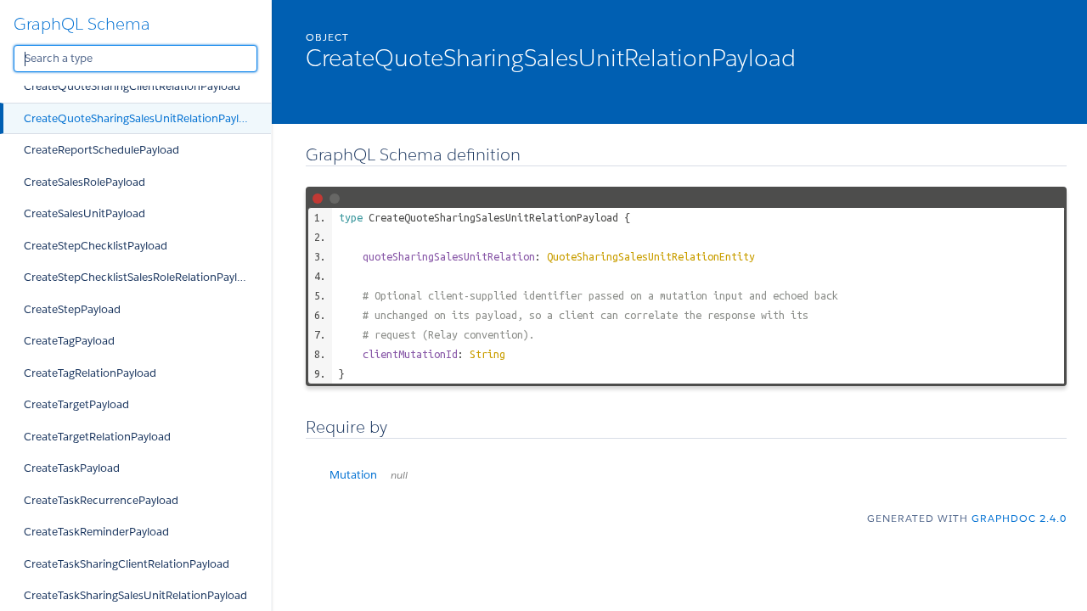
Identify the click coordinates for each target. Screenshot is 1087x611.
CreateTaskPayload (72, 468)
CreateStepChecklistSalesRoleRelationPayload (140, 277)
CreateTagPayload (69, 341)
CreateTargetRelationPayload (97, 436)
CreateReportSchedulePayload (101, 150)
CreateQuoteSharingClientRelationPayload (132, 86)
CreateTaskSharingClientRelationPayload (126, 564)
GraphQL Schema (82, 24)
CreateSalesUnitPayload (84, 213)
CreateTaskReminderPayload (96, 531)
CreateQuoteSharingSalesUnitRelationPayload (141, 118)
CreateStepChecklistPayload (95, 245)
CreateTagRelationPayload (90, 373)
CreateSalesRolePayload (84, 182)
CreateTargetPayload (76, 404)
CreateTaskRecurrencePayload (101, 500)
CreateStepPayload (72, 309)
